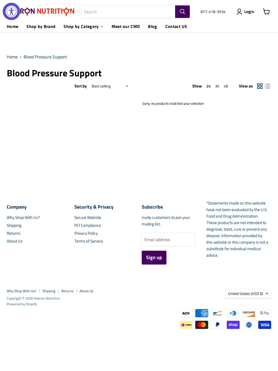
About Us (15, 241)
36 (217, 86)
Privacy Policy (86, 233)
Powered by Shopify (22, 304)
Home (12, 56)
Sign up (154, 257)
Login (249, 11)
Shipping (14, 225)
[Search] (182, 11)
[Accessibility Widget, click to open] (11, 11)
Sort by (80, 86)
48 (226, 86)
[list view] (267, 86)
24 (208, 86)
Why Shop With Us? (23, 217)
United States (245, 293)
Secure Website (87, 217)
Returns (13, 233)
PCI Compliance (87, 225)
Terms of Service (88, 241)
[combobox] (128, 11)
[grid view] (260, 86)
